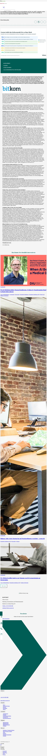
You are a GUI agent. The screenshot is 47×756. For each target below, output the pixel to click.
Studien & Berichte (24, 582)
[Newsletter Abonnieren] (23, 655)
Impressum (4, 751)
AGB (4, 753)
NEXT (4, 709)
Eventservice (5, 717)
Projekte (4, 714)
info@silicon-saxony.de (5, 700)
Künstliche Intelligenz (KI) (34, 294)
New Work (14, 69)
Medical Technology (4, 295)
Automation (12, 294)
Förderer (4, 725)
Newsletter (5, 708)
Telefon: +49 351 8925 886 (7, 605)
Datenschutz (5, 752)
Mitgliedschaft (5, 723)
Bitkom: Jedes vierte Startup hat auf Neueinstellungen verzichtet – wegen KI (22, 538)
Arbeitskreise (5, 713)
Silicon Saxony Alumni (7, 731)
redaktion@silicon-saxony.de (8, 608)
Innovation (17, 294)
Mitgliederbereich (6, 724)
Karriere (4, 733)
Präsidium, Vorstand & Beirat (8, 730)
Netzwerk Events (6, 706)
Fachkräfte (5, 65)
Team (4, 732)
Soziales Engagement (7, 734)
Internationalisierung (7, 718)
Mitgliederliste (5, 722)
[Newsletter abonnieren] (1, 634)
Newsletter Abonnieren (4, 618)
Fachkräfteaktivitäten (7, 716)
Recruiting (19, 69)
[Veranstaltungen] (1, 623)
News (4, 704)
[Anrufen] (1, 629)
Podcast (4, 707)
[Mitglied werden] (1, 617)
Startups (17, 541)
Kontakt (4, 735)
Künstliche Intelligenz (24, 294)
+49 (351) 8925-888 (4, 697)
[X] (0, 744)
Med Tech (42, 294)
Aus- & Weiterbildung (7, 69)
